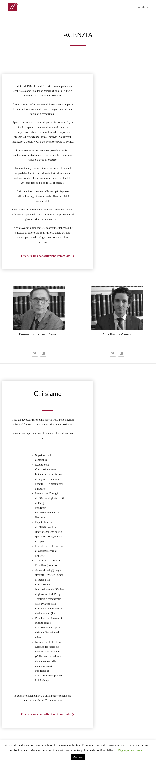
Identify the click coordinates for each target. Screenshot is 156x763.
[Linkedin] (43, 353)
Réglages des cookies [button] (131, 750)
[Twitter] (35, 353)
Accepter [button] (78, 756)
